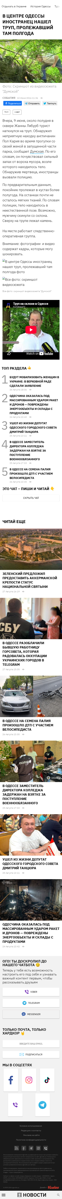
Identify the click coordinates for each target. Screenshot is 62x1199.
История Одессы (40, 6)
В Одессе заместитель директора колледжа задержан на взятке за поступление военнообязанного (28, 450)
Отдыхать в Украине (14, 6)
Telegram (34, 1002)
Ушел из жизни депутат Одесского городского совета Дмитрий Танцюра (33, 427)
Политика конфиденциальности (31, 1140)
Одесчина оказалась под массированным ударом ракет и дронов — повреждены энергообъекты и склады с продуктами (34, 404)
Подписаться (33, 1054)
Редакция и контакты (31, 1130)
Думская (37, 151)
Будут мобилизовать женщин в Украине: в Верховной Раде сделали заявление (34, 381)
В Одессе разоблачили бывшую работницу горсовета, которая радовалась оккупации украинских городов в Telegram (24, 654)
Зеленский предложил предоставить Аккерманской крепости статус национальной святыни (29, 580)
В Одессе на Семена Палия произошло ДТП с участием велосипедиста (31, 474)
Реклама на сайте (31, 1135)
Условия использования (31, 1126)
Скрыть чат (31, 497)
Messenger (34, 1014)
